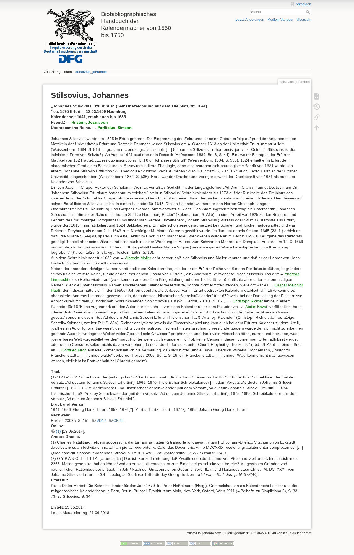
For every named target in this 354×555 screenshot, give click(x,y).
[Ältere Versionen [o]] (316, 107)
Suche (308, 12)
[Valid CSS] (200, 543)
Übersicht (304, 20)
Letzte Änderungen (249, 20)
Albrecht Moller (138, 258)
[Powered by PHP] (154, 543)
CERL (118, 420)
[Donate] (131, 543)
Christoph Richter (248, 301)
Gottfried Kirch (74, 350)
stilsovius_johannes (91, 72)
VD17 (101, 420)
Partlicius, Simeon (115, 127)
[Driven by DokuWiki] (223, 543)
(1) (58, 431)
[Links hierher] (316, 117)
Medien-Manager (280, 20)
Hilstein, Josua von (89, 122)
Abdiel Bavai (256, 306)
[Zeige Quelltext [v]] (316, 96)
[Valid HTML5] (177, 543)
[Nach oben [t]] (316, 128)
